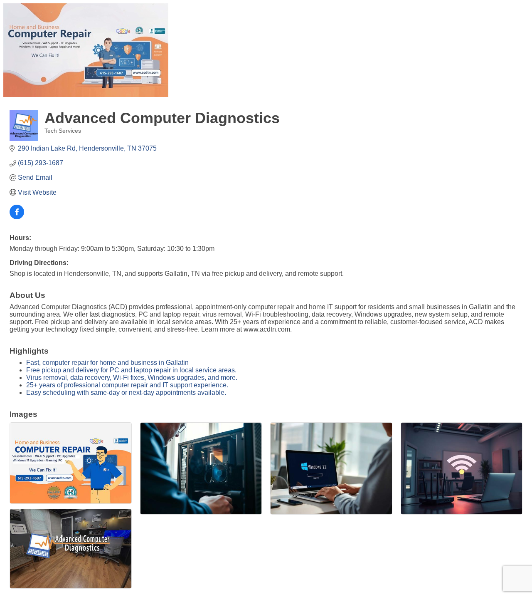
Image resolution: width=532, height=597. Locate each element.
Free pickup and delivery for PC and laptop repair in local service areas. (131, 370)
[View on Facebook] (17, 216)
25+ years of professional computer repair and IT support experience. (127, 385)
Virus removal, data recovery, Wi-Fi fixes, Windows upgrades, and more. (131, 377)
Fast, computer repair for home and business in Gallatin (107, 362)
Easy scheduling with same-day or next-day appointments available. (126, 392)
